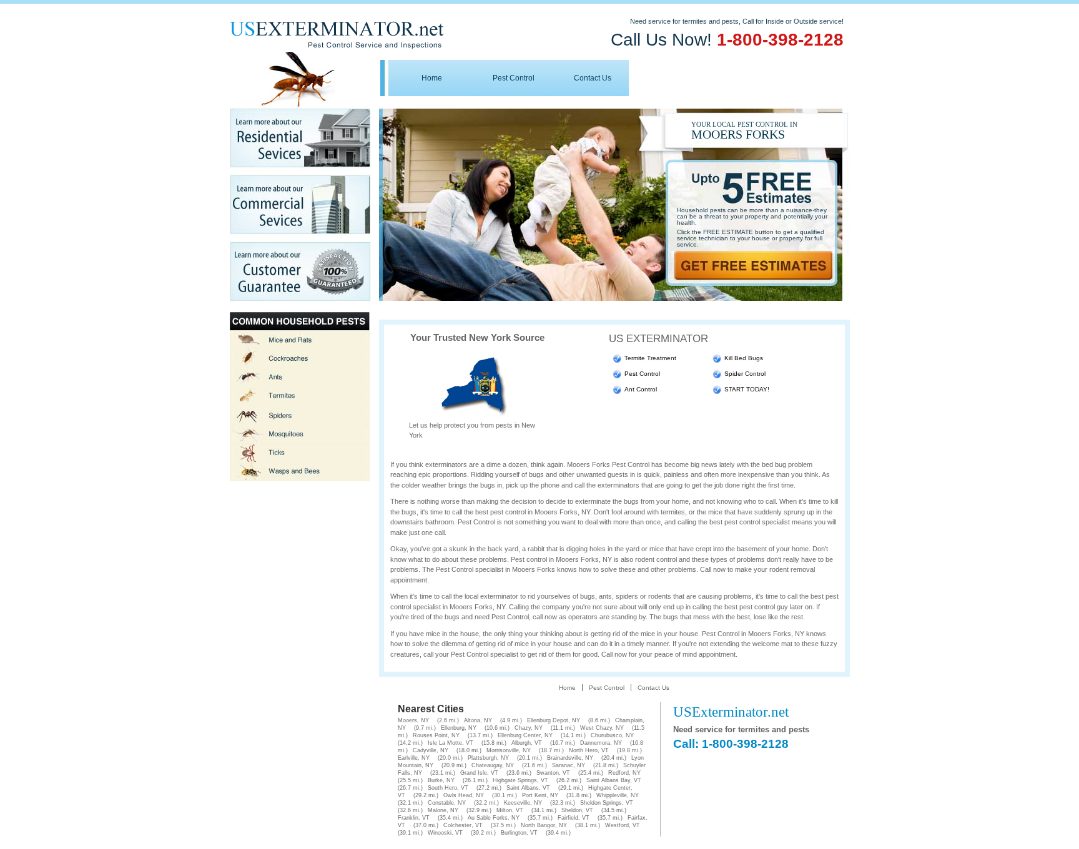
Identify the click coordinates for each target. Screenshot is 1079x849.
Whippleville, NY (617, 795)
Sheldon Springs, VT (606, 803)
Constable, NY (447, 803)
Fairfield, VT (573, 818)
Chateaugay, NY (492, 765)
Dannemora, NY (601, 743)
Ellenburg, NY (458, 728)
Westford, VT (622, 825)
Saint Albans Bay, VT (613, 780)
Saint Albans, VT (528, 788)
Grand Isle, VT (479, 773)
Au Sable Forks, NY (494, 818)
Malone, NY (443, 810)
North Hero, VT (589, 750)
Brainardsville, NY (570, 758)
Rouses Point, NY (436, 735)
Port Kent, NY (540, 795)
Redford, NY (624, 773)
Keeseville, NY (523, 803)
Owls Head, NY (463, 795)
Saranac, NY (568, 765)
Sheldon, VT (577, 810)
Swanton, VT (553, 773)
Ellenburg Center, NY (525, 735)
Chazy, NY (529, 728)
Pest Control (514, 78)
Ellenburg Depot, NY (553, 720)
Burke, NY (441, 780)
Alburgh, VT (526, 743)
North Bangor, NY (544, 825)
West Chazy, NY (602, 728)
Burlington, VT (519, 833)
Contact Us (592, 78)
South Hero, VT (448, 788)
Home (431, 78)
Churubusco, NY (612, 735)
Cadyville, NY (430, 750)
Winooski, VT (445, 833)
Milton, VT (509, 810)
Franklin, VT (414, 818)
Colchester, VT (463, 825)
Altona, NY (478, 720)
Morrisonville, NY (508, 750)
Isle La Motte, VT (450, 743)
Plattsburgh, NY (488, 758)
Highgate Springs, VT (520, 780)
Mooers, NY (413, 720)
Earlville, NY (414, 758)
